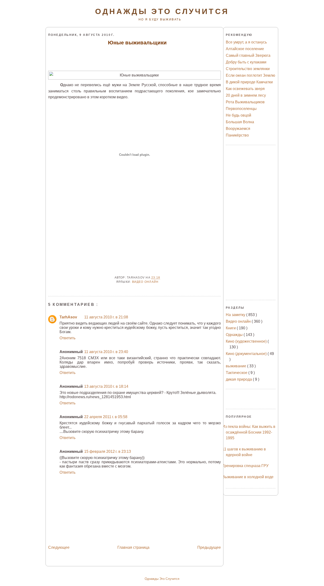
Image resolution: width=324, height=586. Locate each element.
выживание (236, 366)
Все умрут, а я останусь (246, 42)
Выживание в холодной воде (247, 477)
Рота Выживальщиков (245, 102)
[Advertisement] (135, 58)
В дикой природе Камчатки (249, 82)
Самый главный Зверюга (248, 55)
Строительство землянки (248, 69)
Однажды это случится (162, 11)
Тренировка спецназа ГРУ (245, 466)
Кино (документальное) (247, 354)
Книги (231, 328)
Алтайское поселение (245, 49)
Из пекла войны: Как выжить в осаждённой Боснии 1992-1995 (248, 432)
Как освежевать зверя (245, 89)
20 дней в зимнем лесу (246, 95)
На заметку (236, 315)
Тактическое (237, 373)
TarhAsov (68, 317)
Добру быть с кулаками (246, 62)
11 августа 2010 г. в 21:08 (106, 317)
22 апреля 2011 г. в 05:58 (105, 417)
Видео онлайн (145, 282)
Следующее (58, 547)
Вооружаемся (238, 129)
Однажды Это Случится (162, 579)
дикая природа (239, 379)
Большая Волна (240, 122)
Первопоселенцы (241, 109)
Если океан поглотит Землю (250, 75)
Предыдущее (209, 547)
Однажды (235, 335)
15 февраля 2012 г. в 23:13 (107, 451)
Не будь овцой (238, 115)
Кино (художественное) (247, 341)
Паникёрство (237, 135)
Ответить (67, 338)
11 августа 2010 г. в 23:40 (106, 352)
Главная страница (133, 547)
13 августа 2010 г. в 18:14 (106, 386)
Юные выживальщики (137, 43)
